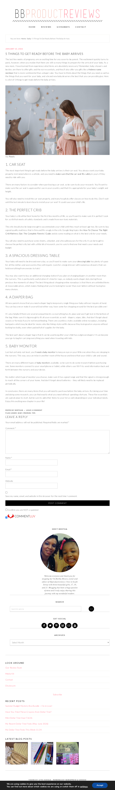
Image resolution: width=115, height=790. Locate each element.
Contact (9, 679)
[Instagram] (63, 625)
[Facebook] (44, 625)
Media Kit (9, 673)
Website (9, 481)
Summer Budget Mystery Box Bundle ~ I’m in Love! (28, 706)
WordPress (71, 780)
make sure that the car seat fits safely (73, 174)
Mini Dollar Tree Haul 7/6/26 (18, 718)
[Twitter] (50, 625)
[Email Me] (69, 625)
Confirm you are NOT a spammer (23, 510)
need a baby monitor (46, 352)
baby (20, 413)
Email (8, 469)
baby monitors (43, 362)
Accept (100, 785)
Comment (10, 428)
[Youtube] (75, 625)
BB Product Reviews (57, 11)
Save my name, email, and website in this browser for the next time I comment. (41, 496)
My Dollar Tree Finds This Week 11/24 (23, 729)
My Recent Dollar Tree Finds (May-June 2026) (26, 723)
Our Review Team (13, 667)
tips (33, 413)
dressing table (83, 261)
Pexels (12, 156)
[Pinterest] (56, 625)
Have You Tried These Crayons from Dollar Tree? (28, 712)
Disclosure (10, 685)
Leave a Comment (34, 410)
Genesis (82, 780)
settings (84, 786)
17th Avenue (45, 780)
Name (8, 457)
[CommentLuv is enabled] (21, 517)
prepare (27, 413)
